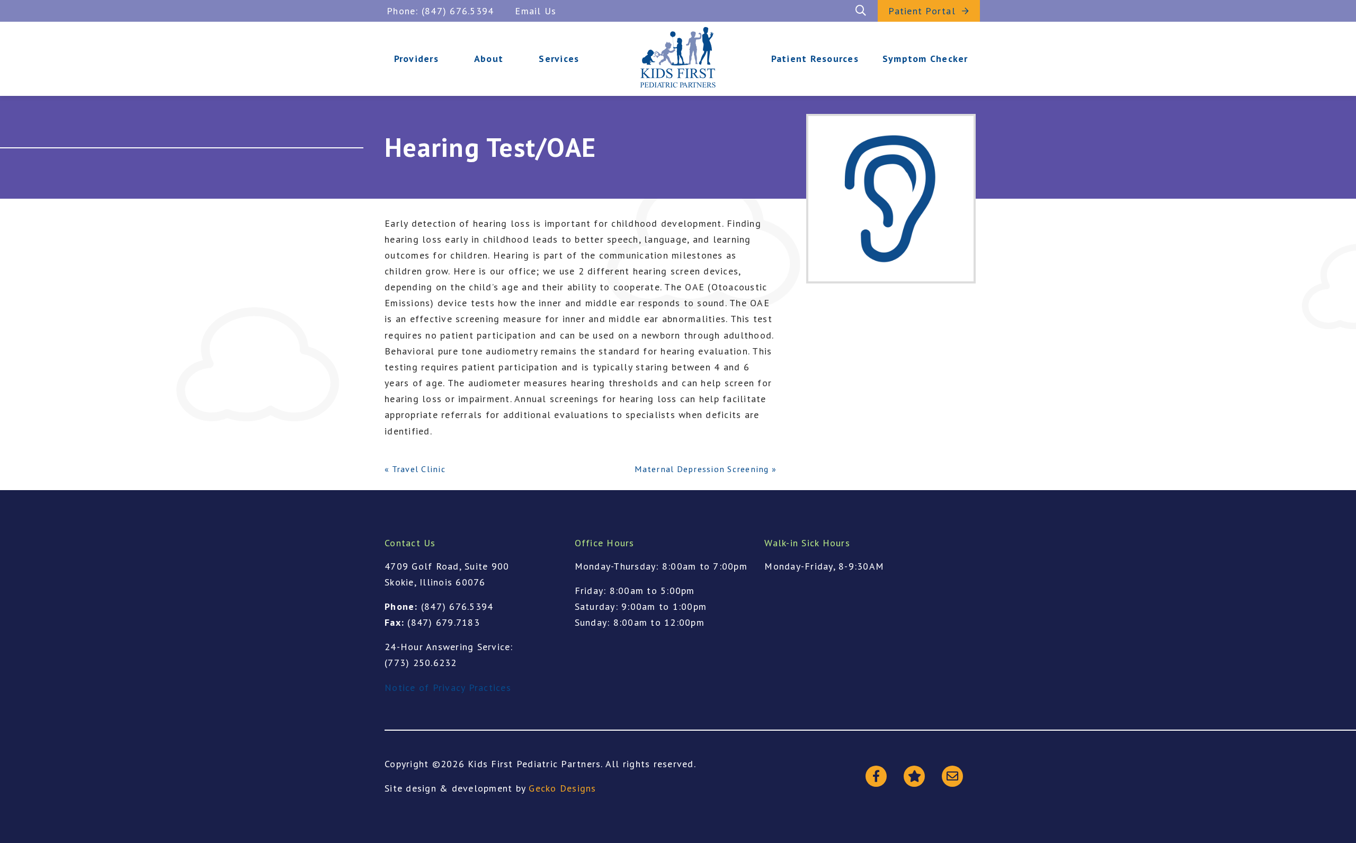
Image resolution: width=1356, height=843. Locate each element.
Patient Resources (815, 58)
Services (559, 58)
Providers (416, 58)
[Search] (861, 10)
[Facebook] (876, 776)
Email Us (535, 11)
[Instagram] (914, 776)
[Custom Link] (952, 776)
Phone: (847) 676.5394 (440, 11)
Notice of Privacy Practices (448, 687)
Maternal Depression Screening (702, 469)
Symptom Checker (925, 58)
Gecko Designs (562, 788)
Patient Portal (922, 11)
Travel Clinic (418, 469)
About (488, 58)
